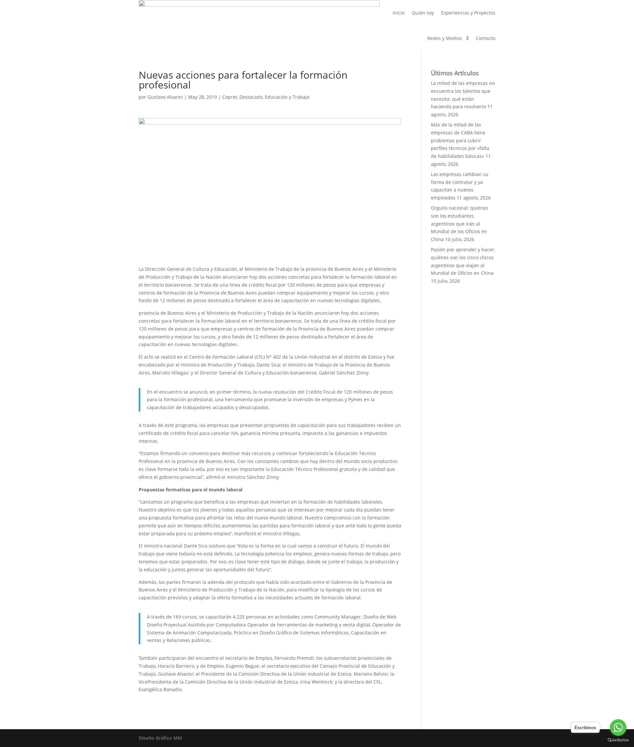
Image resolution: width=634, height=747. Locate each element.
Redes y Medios (444, 38)
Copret (229, 97)
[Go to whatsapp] (618, 727)
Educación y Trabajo (287, 97)
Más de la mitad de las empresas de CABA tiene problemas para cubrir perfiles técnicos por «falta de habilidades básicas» (460, 140)
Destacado (251, 97)
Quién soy (423, 13)
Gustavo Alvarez (165, 97)
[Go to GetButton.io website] (618, 740)
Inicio (399, 13)
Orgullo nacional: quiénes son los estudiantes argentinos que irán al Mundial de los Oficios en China (459, 223)
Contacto (485, 38)
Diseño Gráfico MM (160, 738)
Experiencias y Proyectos (468, 13)
